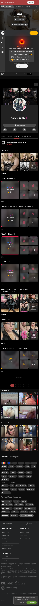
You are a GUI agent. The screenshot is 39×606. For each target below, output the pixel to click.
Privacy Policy (5, 532)
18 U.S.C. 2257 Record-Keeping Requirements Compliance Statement (19, 593)
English (31, 523)
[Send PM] (34, 129)
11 (3, 371)
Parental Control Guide (7, 545)
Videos (19, 6)
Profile (3, 136)
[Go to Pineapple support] (3, 588)
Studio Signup (23, 535)
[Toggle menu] (2, 2)
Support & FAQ (5, 557)
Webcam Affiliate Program (27, 538)
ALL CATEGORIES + (26, 515)
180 (4, 315)
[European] (9, 463)
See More (18, 378)
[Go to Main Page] (12, 2)
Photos (29, 6)
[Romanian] (3, 463)
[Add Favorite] (3, 33)
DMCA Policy (5, 538)
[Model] (36, 84)
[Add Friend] (24, 129)
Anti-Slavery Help (6, 548)
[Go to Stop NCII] (11, 588)
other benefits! (25, 63)
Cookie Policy (25, 599)
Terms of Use (5, 535)
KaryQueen (5, 457)
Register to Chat (22, 66)
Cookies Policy (6, 542)
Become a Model (24, 532)
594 (4, 174)
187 (4, 343)
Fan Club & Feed (26, 136)
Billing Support (5, 560)
